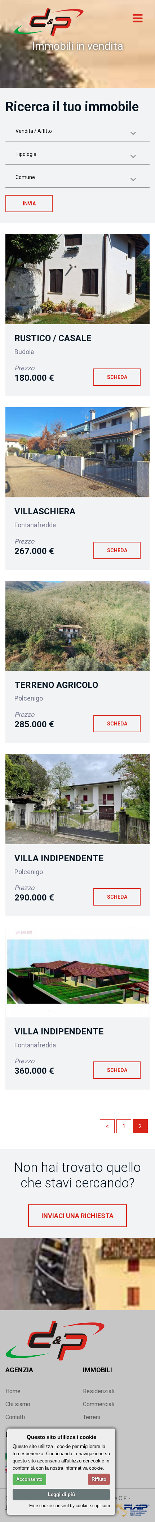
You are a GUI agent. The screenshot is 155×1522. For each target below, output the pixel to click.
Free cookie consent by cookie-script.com (69, 1505)
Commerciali (98, 1404)
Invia (29, 203)
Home (13, 1391)
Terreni (91, 1417)
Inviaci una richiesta (77, 1216)
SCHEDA (117, 377)
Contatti (15, 1417)
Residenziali (98, 1391)
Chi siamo (17, 1404)
